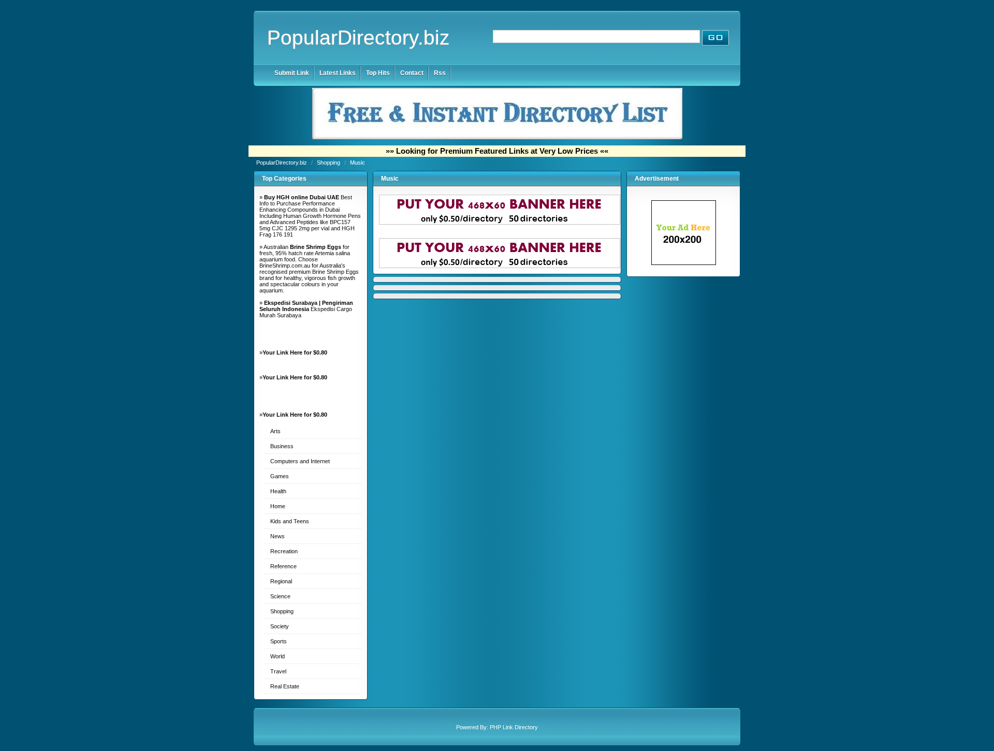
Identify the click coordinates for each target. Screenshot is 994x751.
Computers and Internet (300, 461)
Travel (278, 671)
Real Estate (284, 686)
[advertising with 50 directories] (683, 263)
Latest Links (337, 73)
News (277, 536)
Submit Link (291, 73)
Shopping (329, 162)
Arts (275, 431)
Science (280, 596)
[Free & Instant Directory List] (497, 137)
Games (279, 476)
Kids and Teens (289, 521)
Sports (278, 641)
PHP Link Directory (514, 727)
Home (277, 506)
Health (278, 491)
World (277, 656)
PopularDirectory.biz (358, 37)
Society (279, 626)
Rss (440, 73)
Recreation (284, 551)
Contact (411, 73)
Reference (283, 566)
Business (282, 446)
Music (357, 162)
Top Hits (378, 73)
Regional (281, 581)
